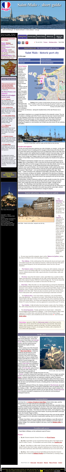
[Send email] (24, 43)
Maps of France (53, 462)
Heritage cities (53, 42)
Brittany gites (57, 422)
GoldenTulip (9, 107)
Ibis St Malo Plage (10, 115)
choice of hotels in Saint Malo (37, 402)
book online (22, 316)
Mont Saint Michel (26, 351)
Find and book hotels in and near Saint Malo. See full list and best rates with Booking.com (8, 86)
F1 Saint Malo (7, 144)
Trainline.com (58, 442)
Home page (33, 462)
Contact (60, 462)
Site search (40, 462)
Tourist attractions (46, 59)
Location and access (24, 59)
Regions (46, 462)
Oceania (8, 99)
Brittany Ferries (38, 453)
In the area (22, 62)
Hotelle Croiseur (8, 136)
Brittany (8, 43)
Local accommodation (47, 62)
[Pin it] (27, 43)
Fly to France (51, 437)
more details (57, 470)
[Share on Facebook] (20, 43)
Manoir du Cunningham (6, 126)
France (46, 42)
